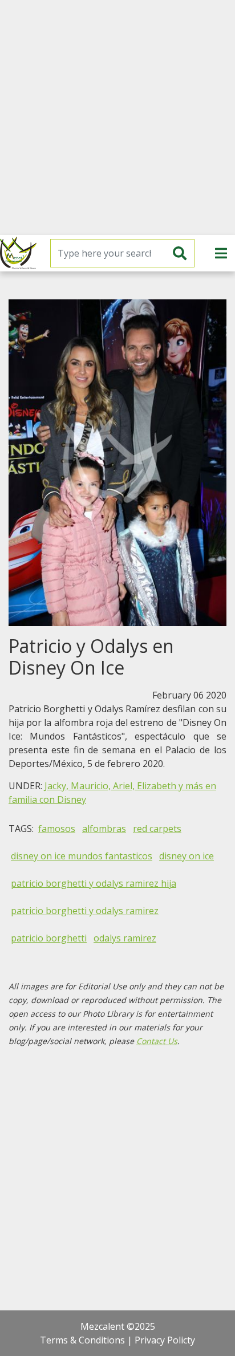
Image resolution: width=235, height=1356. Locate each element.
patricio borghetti (49, 938)
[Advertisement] (117, 117)
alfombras (104, 828)
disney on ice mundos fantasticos (81, 856)
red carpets (157, 828)
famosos (56, 828)
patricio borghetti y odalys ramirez (85, 910)
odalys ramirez (125, 938)
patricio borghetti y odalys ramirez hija (93, 883)
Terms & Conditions (82, 1340)
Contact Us (156, 1041)
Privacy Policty (165, 1340)
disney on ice (186, 856)
